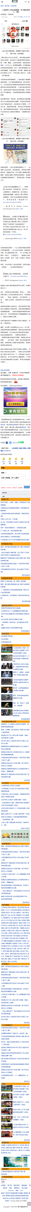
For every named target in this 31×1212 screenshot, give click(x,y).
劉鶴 (20, 923)
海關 (7, 951)
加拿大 (13, 930)
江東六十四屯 (22, 943)
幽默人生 (11, 959)
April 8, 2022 (23, 280)
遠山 (4, 1147)
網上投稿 (24, 1188)
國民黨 (19, 910)
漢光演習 (14, 910)
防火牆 (15, 941)
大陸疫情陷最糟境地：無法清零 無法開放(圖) (15, 533)
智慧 (15, 959)
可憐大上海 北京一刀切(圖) (9, 519)
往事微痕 (18, 915)
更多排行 (27, 1081)
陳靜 (14, 1147)
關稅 (28, 920)
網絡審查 (9, 943)
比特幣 (14, 933)
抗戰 (21, 954)
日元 (21, 933)
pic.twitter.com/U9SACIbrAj (19, 276)
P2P (2, 941)
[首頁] (15, 2)
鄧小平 (12, 956)
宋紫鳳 (3, 1145)
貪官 (25, 925)
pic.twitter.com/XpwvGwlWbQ (12, 202)
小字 (28, 16)
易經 (6, 959)
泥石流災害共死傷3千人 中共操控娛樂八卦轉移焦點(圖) (21, 658)
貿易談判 (15, 923)
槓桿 (27, 930)
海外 (2, 954)
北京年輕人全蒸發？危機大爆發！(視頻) (13, 799)
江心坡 (20, 946)
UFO (4, 920)
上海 (18, 79)
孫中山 (25, 954)
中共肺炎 (4, 907)
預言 (25, 959)
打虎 (9, 928)
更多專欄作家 (25, 1155)
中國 (29, 314)
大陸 (26, 938)
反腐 (5, 928)
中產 (14, 936)
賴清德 (22, 907)
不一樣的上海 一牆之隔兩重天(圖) (11, 530)
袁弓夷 (13, 915)
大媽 (10, 938)
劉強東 (6, 938)
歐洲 (23, 1198)
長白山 (9, 946)
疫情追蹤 (4, 1174)
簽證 (14, 951)
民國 (14, 954)
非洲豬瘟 (22, 938)
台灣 (22, 936)
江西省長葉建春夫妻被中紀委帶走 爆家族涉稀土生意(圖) (21, 682)
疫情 (26, 352)
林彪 (15, 956)
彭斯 (7, 923)
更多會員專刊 (25, 631)
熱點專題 (5, 634)
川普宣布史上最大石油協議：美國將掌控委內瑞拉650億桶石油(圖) (21, 666)
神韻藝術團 (13, 1193)
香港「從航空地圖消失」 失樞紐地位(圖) (13, 527)
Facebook (11, 1190)
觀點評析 (10, 1171)
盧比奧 (27, 907)
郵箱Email (3, 1179)
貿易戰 (3, 912)
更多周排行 (26, 902)
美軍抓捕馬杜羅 (6, 642)
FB (7, 930)
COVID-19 (7, 910)
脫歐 (17, 930)
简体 (26, 1)
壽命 (9, 961)
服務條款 (24, 1185)
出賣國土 (18, 912)
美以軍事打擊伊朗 (7, 636)
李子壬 (23, 1150)
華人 (21, 948)
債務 (23, 930)
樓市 (4, 936)
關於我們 (16, 1185)
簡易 (13, 1145)
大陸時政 (4, 1171)
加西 (26, 1198)
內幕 (13, 925)
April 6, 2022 (19, 209)
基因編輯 (10, 941)
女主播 (14, 948)
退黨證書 (18, 1195)
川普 (18, 907)
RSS (21, 1190)
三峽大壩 (24, 912)
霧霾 (5, 941)
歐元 (18, 933)
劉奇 (18, 956)
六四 (12, 918)
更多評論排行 (26, 575)
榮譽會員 (12, 424)
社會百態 (13, 6)
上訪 (28, 941)
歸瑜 (26, 1145)
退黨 (15, 918)
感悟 (18, 959)
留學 (4, 951)
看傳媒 (8, 1195)
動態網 (23, 1195)
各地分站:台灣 (7, 1198)
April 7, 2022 (23, 238)
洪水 (9, 915)
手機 (22, 959)
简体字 (7, 1201)
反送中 (21, 925)
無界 (27, 1195)
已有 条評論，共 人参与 (10, 478)
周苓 (11, 1147)
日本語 (24, 1201)
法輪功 (3, 943)
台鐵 (23, 910)
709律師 (23, 941)
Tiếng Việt (19, 1201)
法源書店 (21, 1193)
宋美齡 (7, 956)
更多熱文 (27, 1022)
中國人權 (22, 1171)
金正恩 (15, 920)
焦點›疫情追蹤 (5, 370)
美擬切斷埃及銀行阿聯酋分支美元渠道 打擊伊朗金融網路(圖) (21, 713)
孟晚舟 (24, 920)
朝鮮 (9, 930)
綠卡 (24, 951)
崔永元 (5, 925)
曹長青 (5, 1153)
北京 (2, 938)
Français (13, 1201)
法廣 (26, 928)
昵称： (3, 473)
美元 (2, 933)
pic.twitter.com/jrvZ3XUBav (13, 234)
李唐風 (18, 1147)
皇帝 (25, 956)
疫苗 (18, 918)
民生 (27, 951)
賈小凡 (17, 1145)
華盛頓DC (18, 1198)
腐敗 (2, 928)
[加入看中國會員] (15, 407)
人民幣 (10, 933)
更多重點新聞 (25, 719)
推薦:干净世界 (5, 1193)
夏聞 (7, 1147)
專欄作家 (5, 1143)
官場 (12, 928)
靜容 (7, 1150)
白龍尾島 (15, 946)
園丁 (22, 1147)
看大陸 (7, 6)
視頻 (3, 1084)
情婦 (28, 925)
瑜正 (15, 1150)
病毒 (2, 910)
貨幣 (5, 933)
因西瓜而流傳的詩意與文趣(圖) (11, 608)
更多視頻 (27, 1140)
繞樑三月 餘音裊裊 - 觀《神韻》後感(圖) (13, 581)
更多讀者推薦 (26, 601)
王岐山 (19, 920)
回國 (17, 951)
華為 (11, 920)
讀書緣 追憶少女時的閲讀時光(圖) (12, 628)
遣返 (11, 951)
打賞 (21, 16)
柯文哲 (22, 918)
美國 (10, 923)
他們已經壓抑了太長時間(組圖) (10, 536)
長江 (5, 915)
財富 (11, 936)
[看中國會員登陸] (15, 411)
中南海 (10, 925)
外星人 (5, 961)
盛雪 (25, 1147)
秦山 (4, 1150)
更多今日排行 (25, 828)
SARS (24, 946)
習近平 (8, 912)
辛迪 (9, 1153)
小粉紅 (16, 250)
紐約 (13, 1198)
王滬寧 (24, 923)
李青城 (12, 1150)
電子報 (9, 1185)
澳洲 (11, 954)
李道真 (22, 1145)
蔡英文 (26, 936)
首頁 (2, 6)
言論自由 (9, 948)
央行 (20, 930)
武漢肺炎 (13, 907)
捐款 (10, 1188)
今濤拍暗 (9, 1145)
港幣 (25, 933)
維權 (19, 941)
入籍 (20, 951)
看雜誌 (26, 1193)
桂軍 (17, 954)
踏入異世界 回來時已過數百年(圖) (12, 619)
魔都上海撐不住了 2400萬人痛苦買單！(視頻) (15, 814)
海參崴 (18, 936)
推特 (17, 1190)
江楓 (18, 1150)
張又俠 (13, 912)
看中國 (16, 928)
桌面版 (3, 1185)
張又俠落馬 (4, 639)
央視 (18, 948)
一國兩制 (22, 928)
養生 (15, 961)
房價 (13, 938)
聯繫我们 (17, 1188)
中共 (7, 920)
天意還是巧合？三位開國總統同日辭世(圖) (14, 611)
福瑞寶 (12, 1195)
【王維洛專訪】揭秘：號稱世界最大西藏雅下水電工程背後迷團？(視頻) (21, 650)
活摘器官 (15, 943)
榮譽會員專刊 (7, 605)
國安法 (27, 910)
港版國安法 (6, 918)
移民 (25, 948)
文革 (12, 961)
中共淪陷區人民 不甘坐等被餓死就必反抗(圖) (15, 540)
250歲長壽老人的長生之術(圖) (10, 785)
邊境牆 (3, 923)
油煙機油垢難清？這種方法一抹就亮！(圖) (14, 1033)
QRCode (15, 442)
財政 (7, 936)
